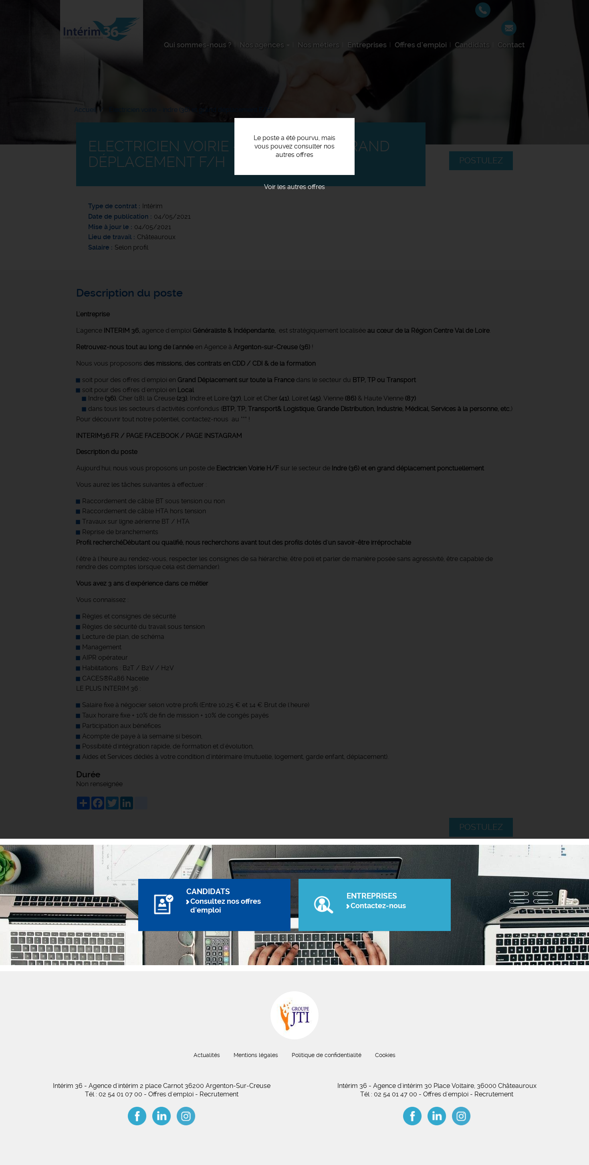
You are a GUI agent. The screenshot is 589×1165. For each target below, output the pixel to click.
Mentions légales (256, 1055)
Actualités (207, 1055)
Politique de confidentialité (326, 1055)
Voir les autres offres (294, 187)
